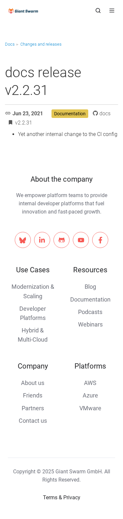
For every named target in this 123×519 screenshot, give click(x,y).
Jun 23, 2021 (27, 113)
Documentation (70, 113)
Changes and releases (41, 44)
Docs (10, 44)
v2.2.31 (23, 123)
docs (105, 113)
